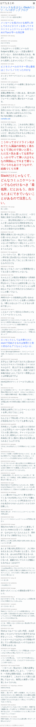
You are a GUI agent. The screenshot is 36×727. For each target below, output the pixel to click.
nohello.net (5, 118)
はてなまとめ (7, 2)
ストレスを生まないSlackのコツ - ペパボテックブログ (17, 8)
